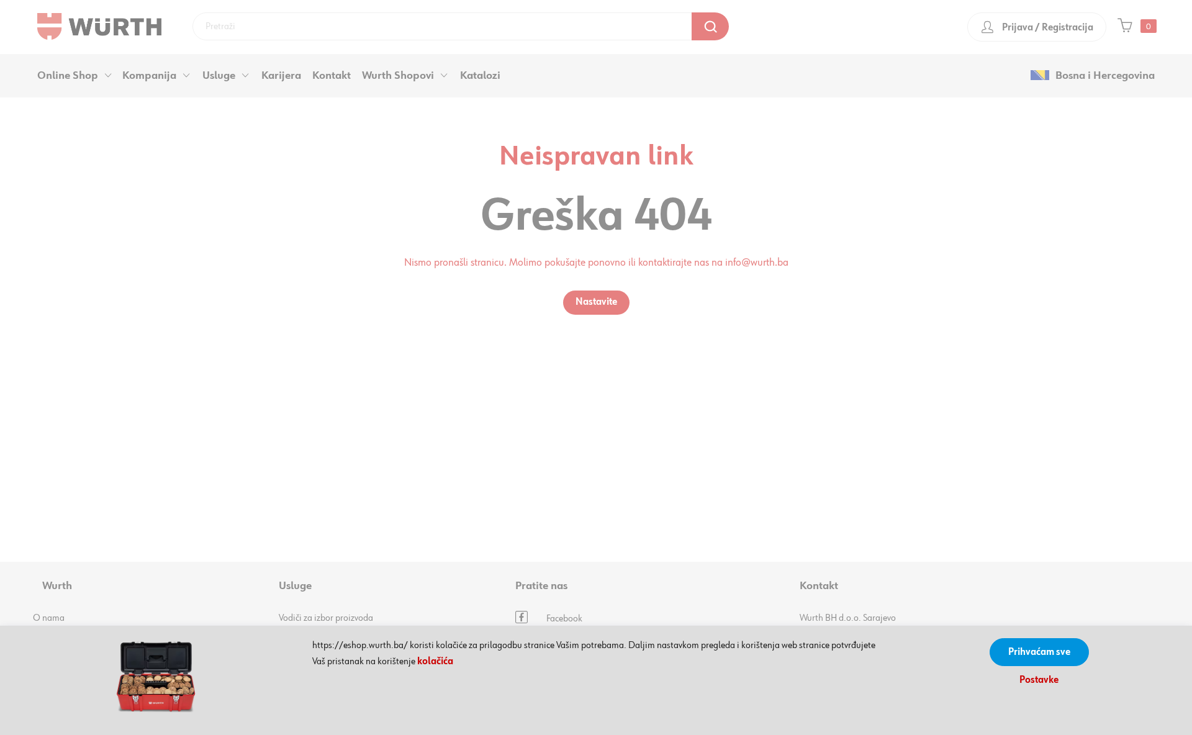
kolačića (435, 662)
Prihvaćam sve (1039, 652)
